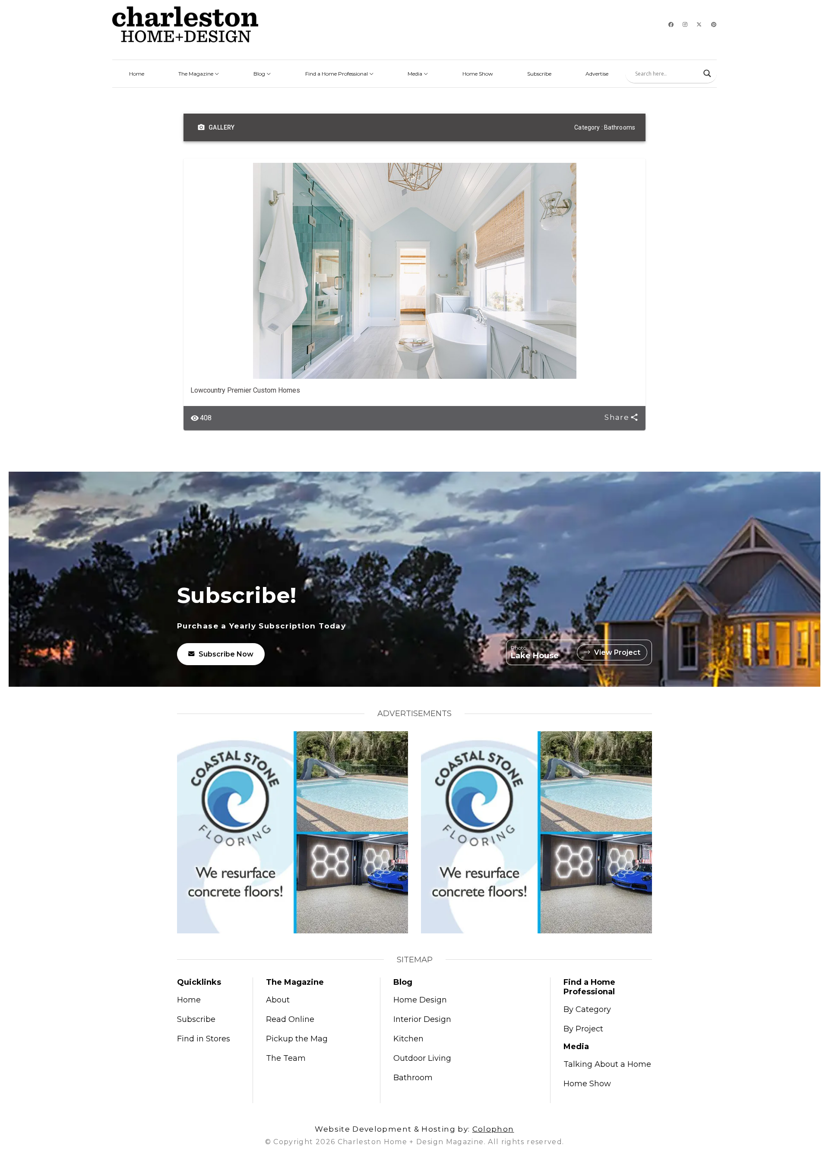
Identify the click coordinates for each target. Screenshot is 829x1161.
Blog (259, 73)
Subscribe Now (226, 654)
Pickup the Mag (297, 1039)
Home (136, 73)
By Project (583, 1029)
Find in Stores (203, 1039)
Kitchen (408, 1039)
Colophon (493, 1129)
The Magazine (196, 73)
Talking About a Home (607, 1064)
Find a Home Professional (337, 73)
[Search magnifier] (707, 73)
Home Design (420, 1000)
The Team (286, 1058)
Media (416, 73)
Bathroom (413, 1077)
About (278, 1000)
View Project (617, 652)
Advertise (596, 73)
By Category (587, 1009)
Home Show (477, 73)
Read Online (290, 1019)
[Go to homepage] (185, 24)
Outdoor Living (422, 1058)
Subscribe (539, 73)
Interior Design (422, 1019)
